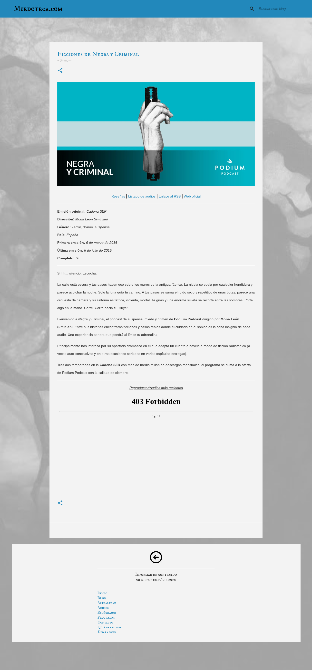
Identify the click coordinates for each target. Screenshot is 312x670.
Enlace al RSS (170, 196)
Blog (102, 597)
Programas (106, 617)
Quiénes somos (109, 627)
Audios (103, 607)
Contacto (105, 622)
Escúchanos (107, 612)
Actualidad (107, 602)
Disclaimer (107, 632)
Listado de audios (142, 196)
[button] (60, 70)
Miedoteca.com (38, 9)
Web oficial (192, 196)
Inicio (102, 593)
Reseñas (118, 196)
